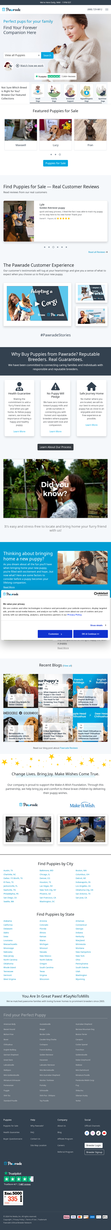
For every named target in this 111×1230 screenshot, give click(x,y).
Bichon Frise (8, 1034)
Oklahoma (8, 963)
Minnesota (81, 944)
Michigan (44, 944)
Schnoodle (44, 1090)
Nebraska (8, 951)
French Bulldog (46, 1049)
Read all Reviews (96, 252)
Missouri (44, 948)
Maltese (79, 1065)
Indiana (79, 932)
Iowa (6, 936)
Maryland (80, 940)
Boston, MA (81, 870)
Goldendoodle (81, 1054)
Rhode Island (10, 967)
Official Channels (92, 1125)
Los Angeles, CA (83, 886)
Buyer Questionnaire (12, 1139)
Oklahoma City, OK (84, 889)
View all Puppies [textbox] (15, 55)
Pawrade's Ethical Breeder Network (17, 1222)
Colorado (44, 924)
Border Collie (45, 1034)
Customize (53, 634)
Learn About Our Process (55, 447)
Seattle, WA (9, 901)
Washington (81, 975)
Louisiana (8, 940)
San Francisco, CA (48, 897)
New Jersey (9, 955)
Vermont (8, 975)
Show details (96, 625)
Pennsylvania (82, 963)
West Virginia (10, 979)
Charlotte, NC (10, 874)
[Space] (12, 1163)
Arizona (43, 920)
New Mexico (45, 955)
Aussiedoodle (45, 1024)
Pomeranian (9, 1085)
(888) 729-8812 (94, 9)
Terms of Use (31, 1219)
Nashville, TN (10, 889)
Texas (42, 971)
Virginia (43, 975)
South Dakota (82, 967)
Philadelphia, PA (11, 893)
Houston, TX (45, 882)
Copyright (7, 1219)
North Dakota (46, 959)
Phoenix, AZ (45, 893)
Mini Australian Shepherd (50, 1075)
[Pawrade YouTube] (105, 1133)
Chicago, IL (45, 874)
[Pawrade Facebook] (87, 1133)
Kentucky (80, 936)
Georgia (79, 928)
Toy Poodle (44, 1100)
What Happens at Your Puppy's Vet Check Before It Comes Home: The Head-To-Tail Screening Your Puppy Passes (54, 698)
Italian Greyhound (83, 1060)
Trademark (42, 1219)
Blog (60, 1132)
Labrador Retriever (47, 1065)
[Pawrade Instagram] (93, 1133)
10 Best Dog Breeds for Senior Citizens (19, 703)
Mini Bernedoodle (47, 1070)
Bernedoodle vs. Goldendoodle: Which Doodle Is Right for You (19, 736)
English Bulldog (10, 1049)
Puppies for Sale (55, 163)
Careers (61, 1145)
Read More (9, 587)
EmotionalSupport (70, 100)
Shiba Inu (79, 1090)
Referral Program (65, 1152)
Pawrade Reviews (69, 747)
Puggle (6, 1090)
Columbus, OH (82, 874)
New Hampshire (83, 951)
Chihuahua (8, 1044)
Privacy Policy (18, 1219)
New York (80, 955)
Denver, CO (45, 878)
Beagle (42, 1029)
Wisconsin (44, 979)
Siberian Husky (82, 1095)
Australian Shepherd (84, 1024)
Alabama (8, 920)
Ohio (78, 959)
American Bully (10, 1024)
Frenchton (80, 1049)
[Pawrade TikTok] (99, 1133)
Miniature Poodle (83, 1075)
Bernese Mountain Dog (85, 1029)
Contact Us (35, 1139)
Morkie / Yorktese (47, 1080)
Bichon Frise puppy (50, 207)
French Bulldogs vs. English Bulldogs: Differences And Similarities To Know (87, 701)
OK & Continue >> (90, 634)
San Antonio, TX (83, 893)
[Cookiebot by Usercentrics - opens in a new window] (96, 594)
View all (67, 665)
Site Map (34, 1145)
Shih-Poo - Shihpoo (47, 1095)
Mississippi (9, 948)
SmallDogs (38, 100)
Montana (80, 948)
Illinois (43, 932)
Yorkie (78, 1100)
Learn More (19, 431)
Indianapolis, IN (83, 882)
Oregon (43, 963)
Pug (77, 1085)
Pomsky (43, 1085)
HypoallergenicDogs (86, 100)
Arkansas (80, 920)
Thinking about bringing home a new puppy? (28, 555)
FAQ (32, 1132)
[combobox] (21, 55)
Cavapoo (79, 1039)
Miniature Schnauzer (12, 1080)
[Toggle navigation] (105, 9)
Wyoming (80, 979)
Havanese (44, 1060)
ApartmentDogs (102, 100)
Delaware (8, 928)
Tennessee (8, 971)
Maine (42, 940)
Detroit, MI (81, 878)
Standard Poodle (10, 1100)
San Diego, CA (10, 897)
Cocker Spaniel (81, 1044)
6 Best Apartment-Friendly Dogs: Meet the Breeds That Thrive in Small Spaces (55, 735)
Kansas (43, 936)
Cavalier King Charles (48, 1039)
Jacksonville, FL (11, 886)
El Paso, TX (9, 882)
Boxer (6, 1039)
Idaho (6, 932)
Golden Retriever (46, 1054)
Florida (43, 928)
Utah (78, 971)
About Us (62, 1125)
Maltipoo (7, 1070)
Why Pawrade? (37, 1125)
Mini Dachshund (82, 1070)
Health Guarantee (11, 1132)
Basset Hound (9, 1029)
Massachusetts (10, 944)
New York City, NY (48, 889)
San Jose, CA (81, 897)
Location (43, 1145)
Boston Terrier (81, 1034)
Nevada (43, 951)
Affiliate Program (65, 1139)
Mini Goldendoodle (11, 1075)
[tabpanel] (20, 135)
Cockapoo (44, 1044)
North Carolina (10, 959)
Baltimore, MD (46, 870)
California (8, 924)
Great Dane (8, 1060)
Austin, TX (8, 870)
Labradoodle (9, 1065)
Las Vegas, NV (46, 886)
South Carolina (46, 967)
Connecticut (81, 924)
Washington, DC (47, 901)
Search (47, 55)
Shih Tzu (7, 1095)
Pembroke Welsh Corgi (85, 1080)
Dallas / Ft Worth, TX (13, 878)
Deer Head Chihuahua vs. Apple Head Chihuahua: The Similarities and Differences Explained (90, 735)
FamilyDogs (54, 100)
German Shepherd (11, 1054)
